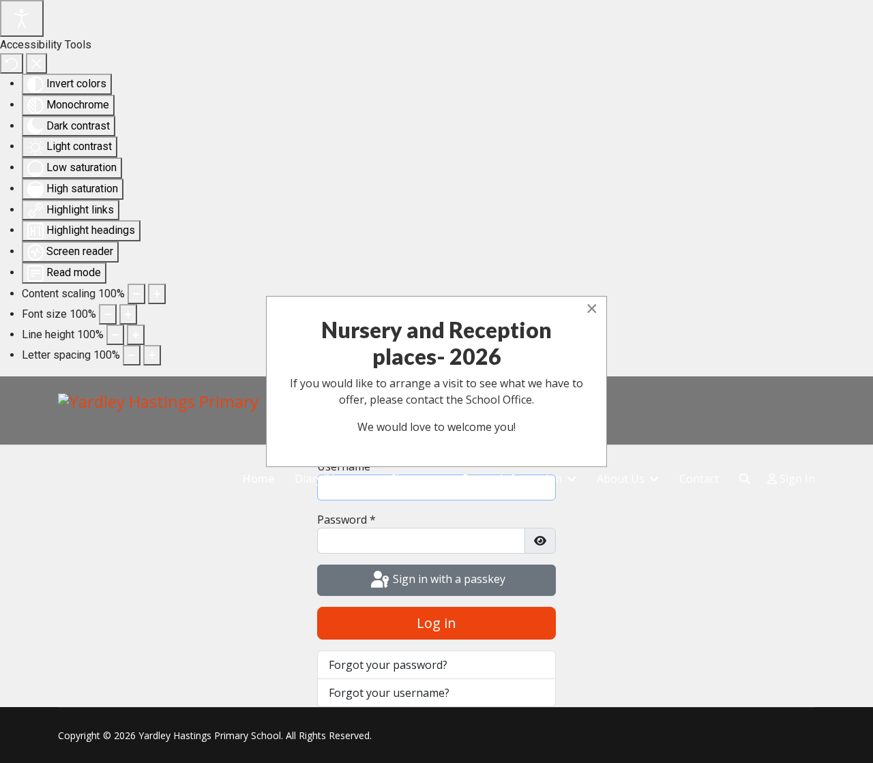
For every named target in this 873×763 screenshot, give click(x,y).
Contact (699, 478)
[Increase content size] (157, 294)
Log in (436, 623)
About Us (621, 478)
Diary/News (325, 478)
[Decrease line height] (115, 335)
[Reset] (11, 63)
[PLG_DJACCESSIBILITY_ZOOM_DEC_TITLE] (136, 294)
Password (346, 519)
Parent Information (512, 478)
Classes (408, 478)
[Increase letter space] (152, 355)
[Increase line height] (136, 335)
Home (258, 478)
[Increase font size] (128, 314)
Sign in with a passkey (447, 578)
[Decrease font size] (108, 314)
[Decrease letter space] (131, 355)
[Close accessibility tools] (36, 63)
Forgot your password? (388, 664)
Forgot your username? (389, 692)
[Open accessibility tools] (22, 18)
